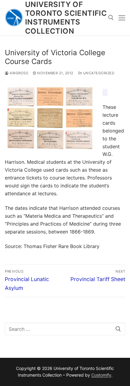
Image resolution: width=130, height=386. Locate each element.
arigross (18, 73)
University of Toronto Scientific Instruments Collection (66, 17)
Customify (101, 375)
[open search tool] (111, 17)
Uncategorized (98, 73)
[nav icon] (122, 18)
